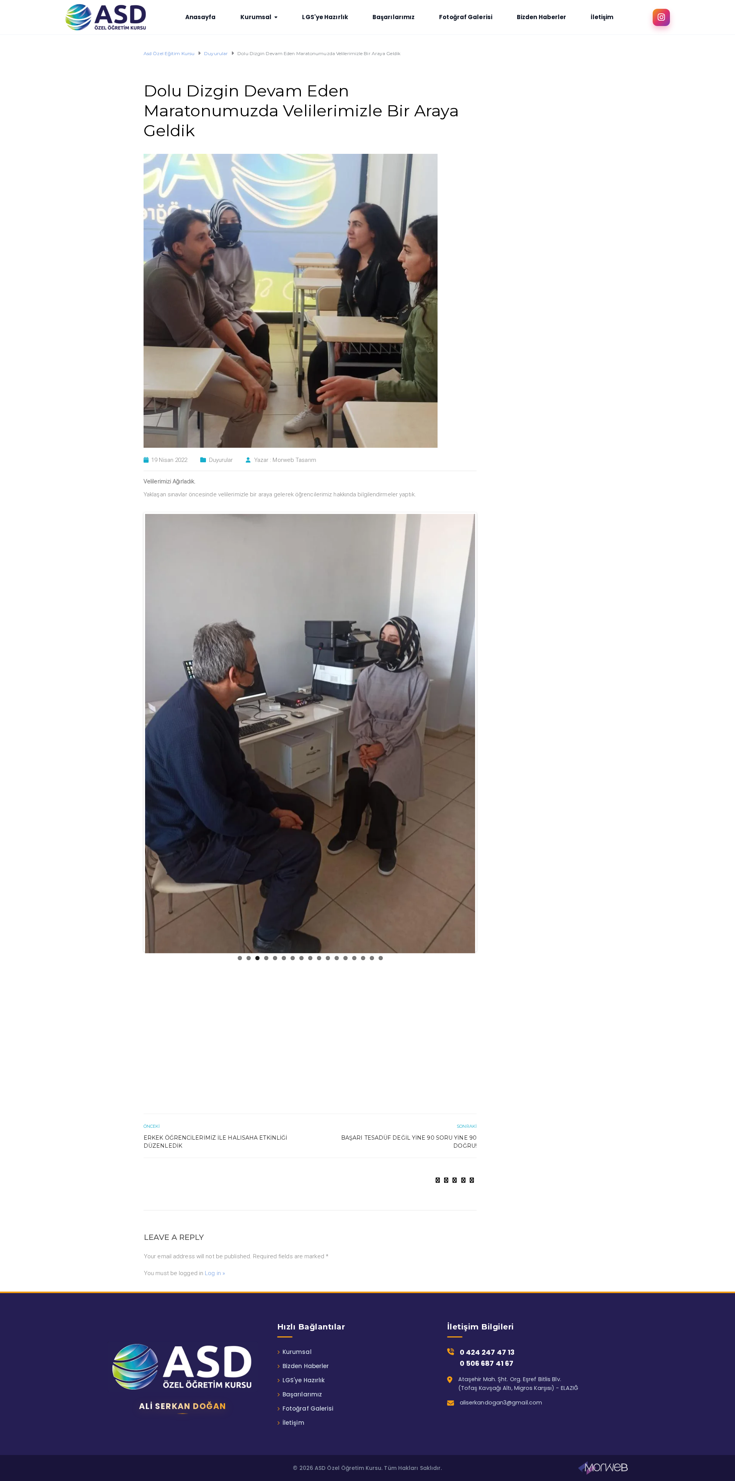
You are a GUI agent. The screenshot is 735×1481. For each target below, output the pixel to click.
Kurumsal (297, 1226)
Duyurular (221, 460)
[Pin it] (463, 1055)
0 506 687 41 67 (487, 1238)
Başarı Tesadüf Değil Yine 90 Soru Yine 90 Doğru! (409, 1016)
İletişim (293, 1297)
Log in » (215, 1147)
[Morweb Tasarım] (603, 1342)
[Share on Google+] (454, 1055)
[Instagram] (661, 17)
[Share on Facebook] (438, 1055)
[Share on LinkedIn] (472, 1055)
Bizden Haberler (306, 1240)
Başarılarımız (302, 1269)
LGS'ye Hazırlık (304, 1255)
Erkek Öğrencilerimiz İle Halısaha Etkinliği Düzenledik (215, 1016)
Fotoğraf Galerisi (308, 1283)
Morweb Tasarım (294, 460)
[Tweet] (446, 1055)
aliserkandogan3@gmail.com (501, 1277)
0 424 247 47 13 (487, 1226)
